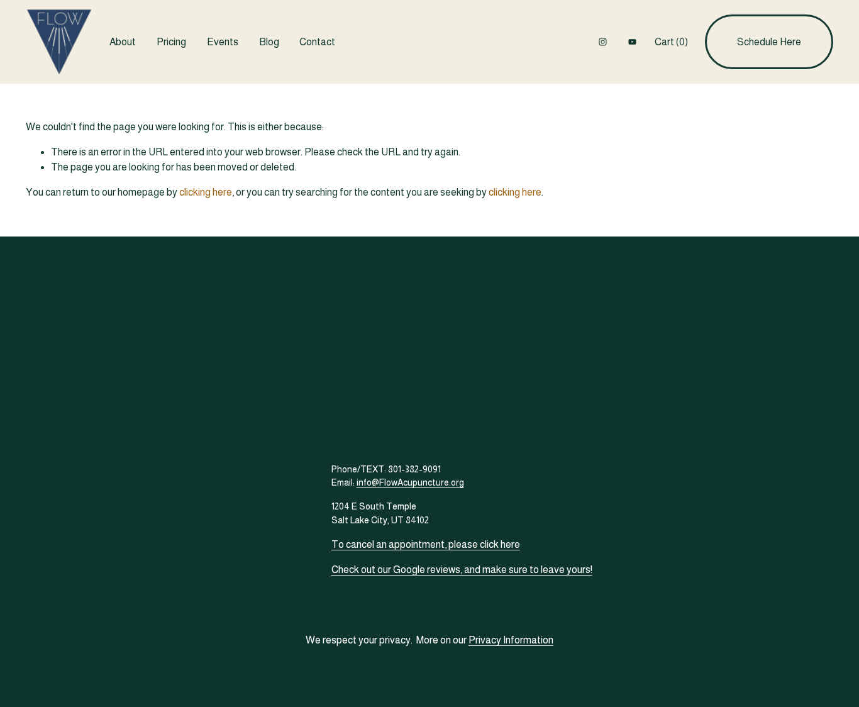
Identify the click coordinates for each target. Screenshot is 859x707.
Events (222, 41)
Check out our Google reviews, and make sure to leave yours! (461, 569)
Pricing (171, 41)
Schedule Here (769, 41)
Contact (317, 41)
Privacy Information (510, 640)
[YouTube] (632, 42)
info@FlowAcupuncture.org (410, 482)
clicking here (205, 192)
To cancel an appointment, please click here (425, 544)
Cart (671, 41)
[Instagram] (602, 42)
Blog (269, 41)
